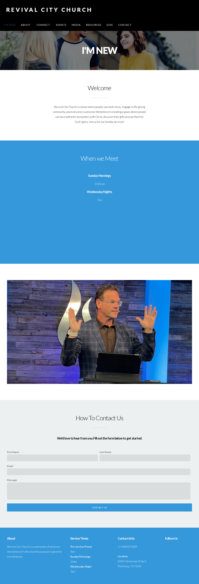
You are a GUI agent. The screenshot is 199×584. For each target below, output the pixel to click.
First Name (13, 451)
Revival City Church (49, 9)
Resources (93, 24)
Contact (125, 24)
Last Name (105, 451)
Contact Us (99, 507)
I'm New (10, 24)
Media (76, 24)
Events (61, 24)
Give (109, 24)
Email (10, 465)
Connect (44, 24)
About (26, 24)
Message (12, 479)
